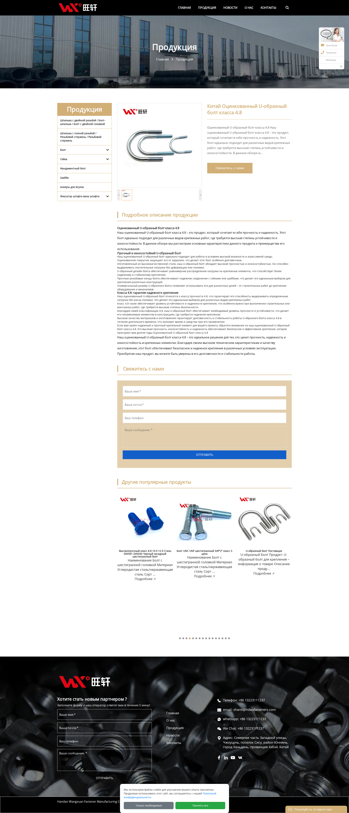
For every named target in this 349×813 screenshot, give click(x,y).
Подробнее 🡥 (145, 579)
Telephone (331, 53)
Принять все (200, 805)
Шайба (64, 177)
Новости (173, 735)
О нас (170, 720)
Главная (162, 59)
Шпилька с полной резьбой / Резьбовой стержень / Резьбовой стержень (80, 136)
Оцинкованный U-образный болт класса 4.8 (180, 332)
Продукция (184, 59)
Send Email (331, 45)
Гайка (63, 159)
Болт (63, 150)
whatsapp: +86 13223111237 (244, 719)
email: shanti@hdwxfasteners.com (249, 709)
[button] (180, 638)
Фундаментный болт (73, 168)
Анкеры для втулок (72, 187)
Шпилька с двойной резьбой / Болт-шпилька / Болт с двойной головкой (82, 122)
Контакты (173, 743)
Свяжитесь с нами (230, 168)
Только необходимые (149, 805)
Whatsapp (331, 60)
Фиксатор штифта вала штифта (79, 196)
